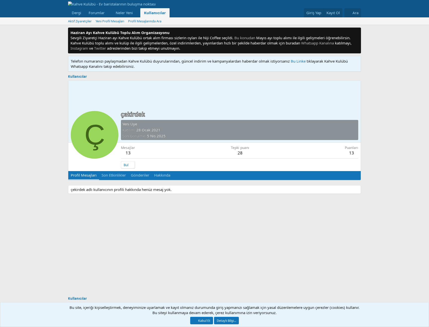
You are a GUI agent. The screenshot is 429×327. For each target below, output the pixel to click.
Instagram (79, 48)
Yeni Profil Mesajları (110, 21)
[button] (108, 12)
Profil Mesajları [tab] (84, 175)
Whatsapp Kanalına (317, 42)
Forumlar (97, 12)
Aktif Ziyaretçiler (80, 21)
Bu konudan (244, 37)
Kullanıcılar (155, 12)
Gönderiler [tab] (140, 175)
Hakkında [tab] (162, 175)
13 (128, 153)
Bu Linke (299, 61)
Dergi (76, 12)
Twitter (100, 48)
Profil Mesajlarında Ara (144, 21)
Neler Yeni (124, 12)
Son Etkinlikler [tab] (114, 175)
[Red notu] (356, 32)
